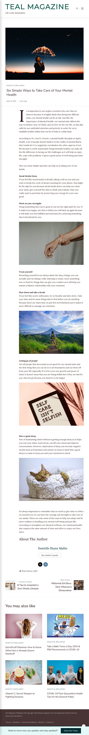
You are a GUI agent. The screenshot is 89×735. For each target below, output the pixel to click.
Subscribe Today (71, 730)
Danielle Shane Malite (52, 548)
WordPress (18, 716)
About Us (41, 722)
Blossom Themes (71, 713)
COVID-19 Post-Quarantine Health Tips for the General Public (65, 695)
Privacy (8, 722)
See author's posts (49, 555)
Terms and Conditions (29, 722)
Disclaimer (16, 722)
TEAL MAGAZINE (37, 6)
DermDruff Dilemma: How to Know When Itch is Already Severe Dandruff (23, 650)
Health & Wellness (16, 86)
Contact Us (50, 722)
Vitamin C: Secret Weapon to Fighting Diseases (20, 695)
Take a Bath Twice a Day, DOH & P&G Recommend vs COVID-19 (63, 648)
